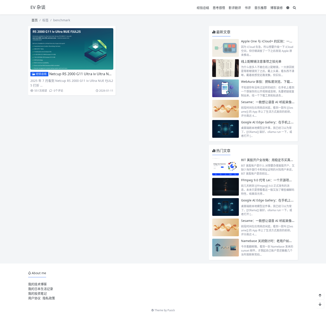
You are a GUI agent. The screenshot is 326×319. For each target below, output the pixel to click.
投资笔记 (40, 293)
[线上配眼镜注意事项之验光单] (225, 68)
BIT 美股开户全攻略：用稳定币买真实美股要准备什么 (278, 160)
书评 (248, 8)
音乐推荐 (260, 8)
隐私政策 (49, 298)
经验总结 (203, 8)
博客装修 (276, 8)
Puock (171, 310)
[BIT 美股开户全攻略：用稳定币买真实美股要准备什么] (225, 166)
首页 (34, 20)
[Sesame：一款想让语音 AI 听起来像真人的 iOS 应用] (225, 109)
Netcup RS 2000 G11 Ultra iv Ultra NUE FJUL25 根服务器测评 (98, 73)
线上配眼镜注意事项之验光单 (261, 61)
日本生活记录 (43, 289)
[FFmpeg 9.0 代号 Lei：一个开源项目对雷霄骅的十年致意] (225, 187)
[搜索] (294, 7)
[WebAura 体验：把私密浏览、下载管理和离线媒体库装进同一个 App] (225, 88)
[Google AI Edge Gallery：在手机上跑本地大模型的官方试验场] (225, 129)
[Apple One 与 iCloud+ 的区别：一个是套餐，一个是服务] (225, 48)
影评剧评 (235, 8)
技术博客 (40, 284)
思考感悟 (219, 8)
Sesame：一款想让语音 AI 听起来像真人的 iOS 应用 (277, 102)
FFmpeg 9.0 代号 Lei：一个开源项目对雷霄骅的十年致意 (280, 180)
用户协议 (34, 298)
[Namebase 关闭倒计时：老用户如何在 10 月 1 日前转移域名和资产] (225, 247)
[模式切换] (288, 7)
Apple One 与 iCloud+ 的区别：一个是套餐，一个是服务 (280, 41)
